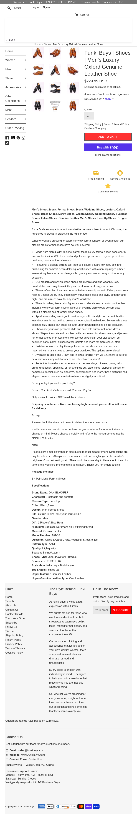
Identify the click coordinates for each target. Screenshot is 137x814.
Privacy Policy (13, 644)
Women (15, 60)
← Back (10, 39)
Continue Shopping (95, 128)
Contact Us (12, 609)
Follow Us (11, 626)
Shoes (15, 78)
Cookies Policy (14, 652)
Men (15, 69)
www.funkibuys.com (33, 754)
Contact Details (14, 614)
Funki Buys (29, 806)
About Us (10, 605)
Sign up (47, 7)
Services (15, 119)
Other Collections (15, 99)
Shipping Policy (93, 124)
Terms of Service (15, 648)
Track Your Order (15, 618)
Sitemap (10, 631)
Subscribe (11, 622)
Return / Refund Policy (117, 124)
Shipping (89, 86)
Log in (35, 7)
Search (9, 601)
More (15, 109)
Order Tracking (14, 128)
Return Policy (13, 639)
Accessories (15, 87)
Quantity (88, 109)
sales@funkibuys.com (31, 750)
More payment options (108, 154)
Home (37, 44)
